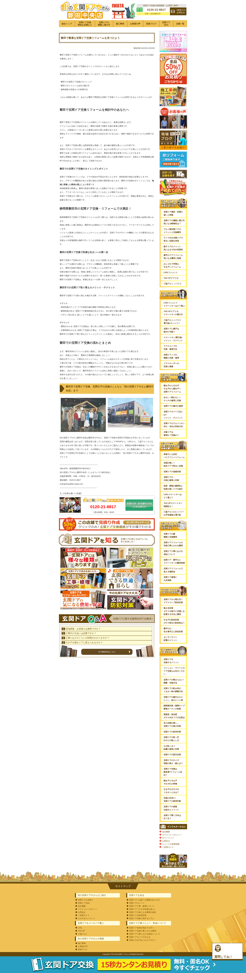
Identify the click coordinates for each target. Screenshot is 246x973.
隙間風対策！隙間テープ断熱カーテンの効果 (174, 707)
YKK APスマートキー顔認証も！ (173, 504)
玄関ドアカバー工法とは (139, 937)
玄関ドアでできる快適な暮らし (142, 909)
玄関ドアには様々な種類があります (144, 900)
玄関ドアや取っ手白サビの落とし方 (171, 738)
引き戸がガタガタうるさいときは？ (171, 790)
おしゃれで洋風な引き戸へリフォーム (172, 265)
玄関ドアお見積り (85, 900)
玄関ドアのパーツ (137, 903)
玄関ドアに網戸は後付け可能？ (171, 330)
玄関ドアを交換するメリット (171, 660)
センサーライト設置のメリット (170, 638)
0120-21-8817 (103, 506)
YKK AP (81, 931)
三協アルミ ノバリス (172, 283)
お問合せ (166, 841)
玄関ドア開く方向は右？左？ (172, 816)
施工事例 (120, 24)
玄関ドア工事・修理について (141, 906)
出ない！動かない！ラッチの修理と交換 (172, 399)
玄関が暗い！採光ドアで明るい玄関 (173, 464)
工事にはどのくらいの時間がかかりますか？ (87, 638)
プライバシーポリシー (171, 835)
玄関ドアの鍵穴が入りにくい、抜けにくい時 (173, 698)
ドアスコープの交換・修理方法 (170, 347)
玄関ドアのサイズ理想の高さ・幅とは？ (173, 761)
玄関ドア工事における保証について (173, 552)
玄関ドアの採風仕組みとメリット (171, 808)
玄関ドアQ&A (166, 23)
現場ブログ (151, 24)
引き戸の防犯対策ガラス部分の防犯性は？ (174, 621)
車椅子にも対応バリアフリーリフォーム (174, 455)
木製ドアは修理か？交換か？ (171, 433)
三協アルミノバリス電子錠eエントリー (172, 321)
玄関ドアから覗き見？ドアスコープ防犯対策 (173, 600)
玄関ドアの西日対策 (172, 754)
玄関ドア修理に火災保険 (170, 578)
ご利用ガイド (168, 847)
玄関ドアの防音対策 (172, 732)
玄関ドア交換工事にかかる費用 (142, 931)
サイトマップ (168, 838)
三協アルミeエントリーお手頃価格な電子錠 (174, 513)
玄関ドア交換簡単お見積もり (85, 23)
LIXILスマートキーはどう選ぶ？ (173, 496)
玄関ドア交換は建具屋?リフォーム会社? (173, 772)
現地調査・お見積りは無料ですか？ (83, 629)
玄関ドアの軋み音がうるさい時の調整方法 (173, 689)
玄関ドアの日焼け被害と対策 (171, 478)
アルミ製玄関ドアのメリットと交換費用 (172, 230)
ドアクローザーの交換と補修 (171, 364)
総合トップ (67, 24)
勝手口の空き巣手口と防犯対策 (173, 630)
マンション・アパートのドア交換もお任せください (174, 671)
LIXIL (80, 928)
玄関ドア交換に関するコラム (141, 918)
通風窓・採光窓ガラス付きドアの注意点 (174, 716)
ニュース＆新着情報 (171, 844)
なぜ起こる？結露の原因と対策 (171, 747)
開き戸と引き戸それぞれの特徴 (170, 782)
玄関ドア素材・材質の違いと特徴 (173, 213)
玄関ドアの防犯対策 (137, 915)
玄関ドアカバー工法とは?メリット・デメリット (173, 414)
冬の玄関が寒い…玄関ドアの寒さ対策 (172, 724)
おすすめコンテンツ (86, 918)
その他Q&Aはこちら (107, 652)
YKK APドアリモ (171, 278)
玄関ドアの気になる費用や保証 (142, 912)
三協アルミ (83, 934)
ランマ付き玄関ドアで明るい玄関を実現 (173, 239)
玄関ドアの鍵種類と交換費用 (170, 535)
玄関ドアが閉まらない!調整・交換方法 (173, 681)
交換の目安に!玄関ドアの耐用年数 (172, 799)
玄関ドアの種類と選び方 (104, 23)
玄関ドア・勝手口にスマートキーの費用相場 (174, 561)
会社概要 (166, 832)
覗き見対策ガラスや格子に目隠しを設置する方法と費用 (174, 611)
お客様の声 (135, 24)
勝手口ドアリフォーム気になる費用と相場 (173, 256)
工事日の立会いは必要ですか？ (81, 633)
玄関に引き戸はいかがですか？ (142, 940)
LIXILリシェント (171, 272)
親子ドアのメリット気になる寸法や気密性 (173, 248)
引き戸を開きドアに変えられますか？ (84, 642)
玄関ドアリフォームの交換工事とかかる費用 (173, 544)
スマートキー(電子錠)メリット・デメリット (173, 339)
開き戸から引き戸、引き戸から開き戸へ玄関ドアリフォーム (172, 388)
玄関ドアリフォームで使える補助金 (173, 570)
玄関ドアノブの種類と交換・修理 (171, 356)
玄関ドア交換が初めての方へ (141, 928)
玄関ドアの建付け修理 (173, 406)
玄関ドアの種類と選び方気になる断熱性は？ (174, 222)
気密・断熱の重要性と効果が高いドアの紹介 (173, 487)
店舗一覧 (180, 24)
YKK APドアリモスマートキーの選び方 (173, 312)
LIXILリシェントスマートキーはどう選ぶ (174, 304)
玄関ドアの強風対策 (172, 471)
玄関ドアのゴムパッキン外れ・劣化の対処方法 (174, 424)
